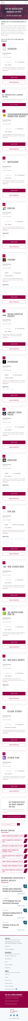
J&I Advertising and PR (15, 613)
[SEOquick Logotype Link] (4, 49)
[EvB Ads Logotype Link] (4, 511)
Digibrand (13, 362)
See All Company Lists (10, 956)
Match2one (13, 162)
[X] (17, 1015)
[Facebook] (14, 1015)
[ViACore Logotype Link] (4, 260)
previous (8, 824)
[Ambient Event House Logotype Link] (4, 413)
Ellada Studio (15, 711)
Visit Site (14, 77)
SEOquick (12, 49)
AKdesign (12, 460)
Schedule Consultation (14, 816)
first (3, 824)
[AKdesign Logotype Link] (4, 460)
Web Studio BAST (16, 567)
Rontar (11, 208)
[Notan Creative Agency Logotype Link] (4, 315)
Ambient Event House (15, 413)
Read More (5, 70)
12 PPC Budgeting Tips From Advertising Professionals (12, 902)
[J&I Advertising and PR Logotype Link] (4, 613)
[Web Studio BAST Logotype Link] (4, 567)
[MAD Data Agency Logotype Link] (4, 660)
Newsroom (8, 967)
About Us (7, 974)
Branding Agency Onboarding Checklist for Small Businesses (12, 890)
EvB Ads (11, 512)
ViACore (12, 260)
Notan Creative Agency (15, 315)
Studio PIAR (13, 758)
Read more (21, 893)
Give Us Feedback (9, 949)
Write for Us (8, 980)
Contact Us (8, 946)
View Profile (14, 82)
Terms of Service (9, 986)
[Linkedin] (11, 1015)
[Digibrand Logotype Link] (4, 362)
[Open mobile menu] (26, 2)
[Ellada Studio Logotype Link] (4, 711)
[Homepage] (3, 2)
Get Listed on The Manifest (12, 998)
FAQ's (6, 977)
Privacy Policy (8, 983)
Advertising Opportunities (11, 1001)
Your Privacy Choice (9, 989)
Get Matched (8, 958)
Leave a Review (9, 964)
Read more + (4, 35)
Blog (6, 961)
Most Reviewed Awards (11, 1004)
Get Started (14, 104)
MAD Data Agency (16, 660)
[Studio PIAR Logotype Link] (4, 758)
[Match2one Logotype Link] (4, 162)
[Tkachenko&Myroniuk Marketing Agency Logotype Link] (4, 115)
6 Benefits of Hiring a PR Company (11, 926)
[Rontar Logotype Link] (4, 208)
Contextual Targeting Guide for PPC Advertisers (12, 914)
